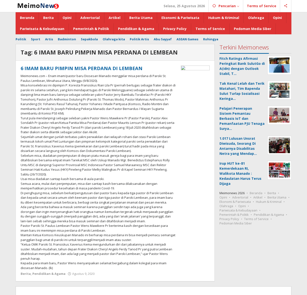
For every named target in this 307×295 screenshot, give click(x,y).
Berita (26, 273)
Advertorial (240, 197)
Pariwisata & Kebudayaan (238, 210)
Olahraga (226, 206)
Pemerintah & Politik (234, 214)
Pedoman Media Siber (235, 223)
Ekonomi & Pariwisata (235, 201)
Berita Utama (276, 197)
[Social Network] (285, 6)
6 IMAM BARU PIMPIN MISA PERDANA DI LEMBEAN (81, 68)
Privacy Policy (229, 219)
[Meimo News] (37, 5)
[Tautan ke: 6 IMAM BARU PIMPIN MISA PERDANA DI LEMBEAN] (195, 76)
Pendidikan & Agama (48, 273)
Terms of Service (256, 219)
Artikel (257, 197)
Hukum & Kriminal (269, 201)
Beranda (256, 193)
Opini (223, 197)
